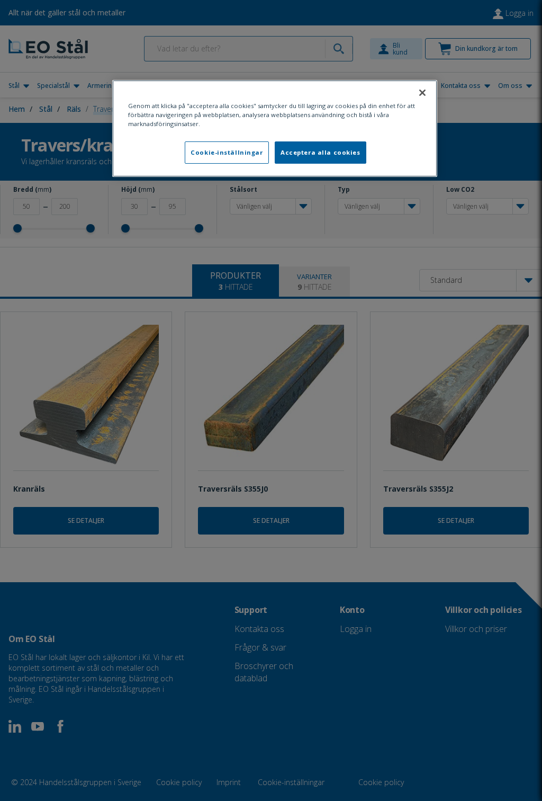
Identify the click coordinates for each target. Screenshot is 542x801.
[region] (274, 128)
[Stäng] (422, 92)
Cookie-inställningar (227, 152)
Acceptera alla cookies (320, 152)
